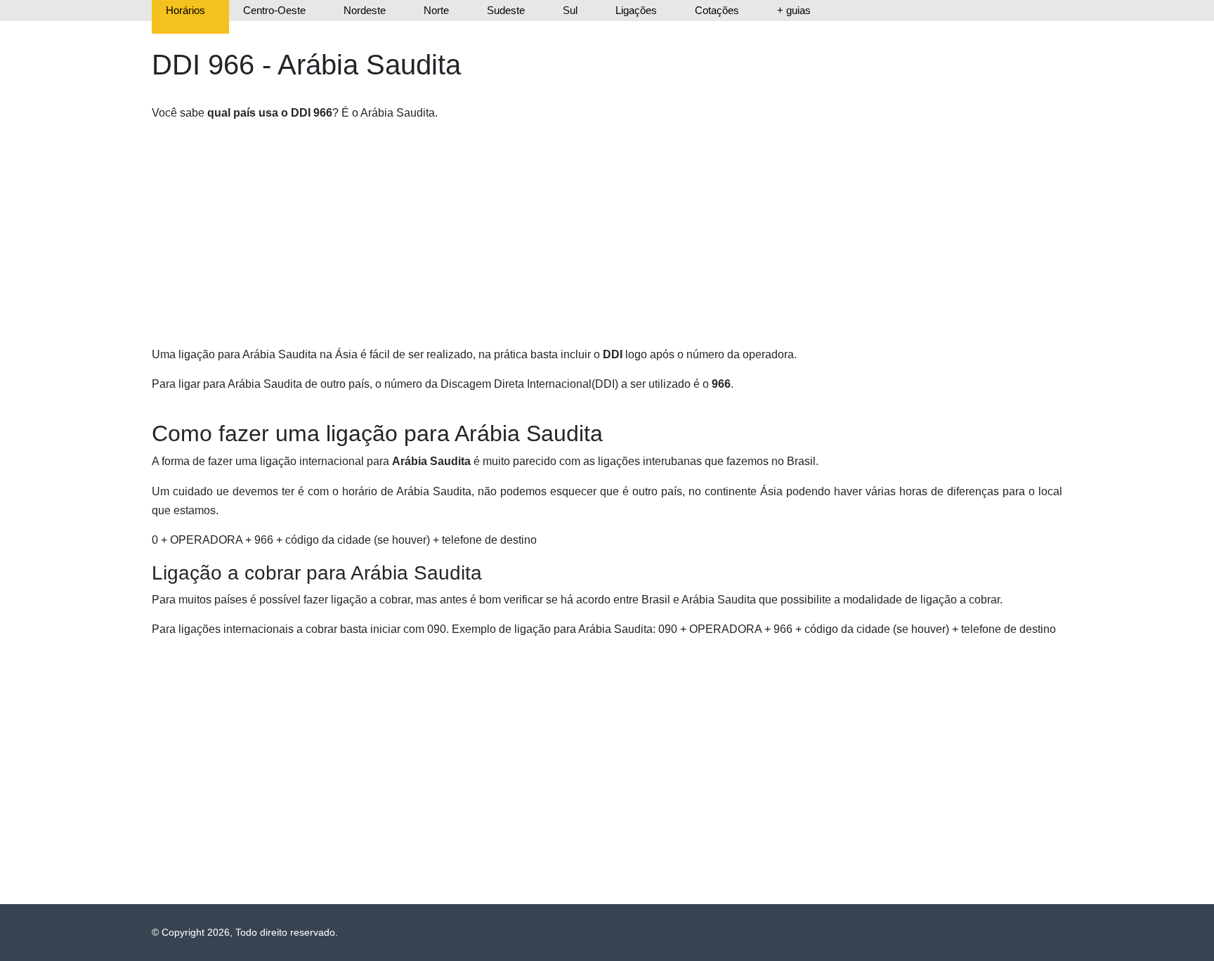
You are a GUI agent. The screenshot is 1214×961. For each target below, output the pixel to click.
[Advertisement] (573, 232)
